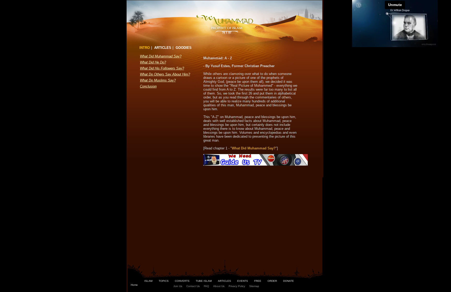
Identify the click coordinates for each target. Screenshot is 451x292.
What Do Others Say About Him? (165, 74)
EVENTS (242, 280)
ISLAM (148, 280)
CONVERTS (182, 280)
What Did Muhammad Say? (160, 56)
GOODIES (184, 48)
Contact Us (193, 286)
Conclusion (148, 86)
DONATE (288, 280)
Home (134, 284)
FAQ (206, 286)
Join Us (177, 286)
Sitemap (254, 286)
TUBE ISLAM (204, 280)
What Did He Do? (153, 62)
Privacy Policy (237, 286)
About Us (218, 286)
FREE (257, 280)
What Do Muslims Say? (158, 80)
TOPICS (164, 280)
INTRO (144, 48)
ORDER (272, 280)
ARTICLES (162, 48)
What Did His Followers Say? (162, 68)
